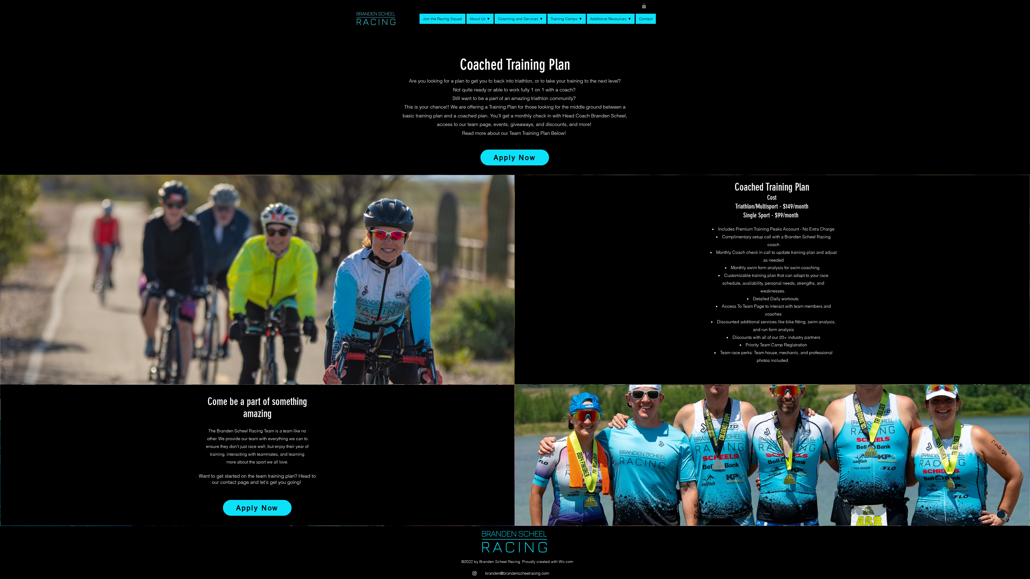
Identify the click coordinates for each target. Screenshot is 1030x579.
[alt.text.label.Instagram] (474, 573)
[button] (644, 5)
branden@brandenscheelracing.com (517, 573)
